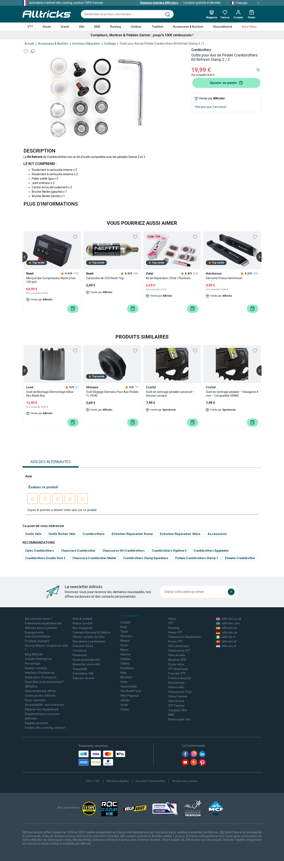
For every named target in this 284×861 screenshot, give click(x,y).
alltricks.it (228, 637)
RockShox (127, 668)
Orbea (124, 709)
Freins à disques (179, 678)
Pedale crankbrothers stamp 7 (196, 558)
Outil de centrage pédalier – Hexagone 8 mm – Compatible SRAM (232, 393)
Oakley (125, 663)
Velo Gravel (176, 701)
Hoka (123, 682)
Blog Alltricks (34, 654)
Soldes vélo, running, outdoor (45, 727)
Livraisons (80, 650)
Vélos (172, 618)
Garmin (125, 654)
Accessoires (217, 534)
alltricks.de (229, 632)
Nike (123, 672)
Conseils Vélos (83, 646)
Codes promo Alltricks (40, 695)
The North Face (130, 691)
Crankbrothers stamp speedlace (145, 558)
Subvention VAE (83, 673)
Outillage (110, 43)
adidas (125, 700)
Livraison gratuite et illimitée (180, 2)
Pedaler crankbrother (240, 558)
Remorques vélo (179, 719)
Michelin (126, 677)
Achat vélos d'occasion (41, 677)
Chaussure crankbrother (78, 550)
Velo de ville (176, 655)
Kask (123, 627)
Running (115, 26)
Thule (124, 631)
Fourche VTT (176, 673)
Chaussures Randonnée (184, 637)
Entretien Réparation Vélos (180, 534)
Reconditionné (222, 26)
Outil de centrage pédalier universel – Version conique (170, 393)
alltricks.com (231, 623)
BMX (97, 26)
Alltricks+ (31, 718)
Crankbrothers (201, 49)
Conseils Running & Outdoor (92, 632)
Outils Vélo (33, 534)
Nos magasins (83, 628)
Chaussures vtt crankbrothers (123, 550)
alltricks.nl (229, 646)
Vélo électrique (178, 646)
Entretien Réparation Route (132, 534)
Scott (123, 704)
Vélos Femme (177, 696)
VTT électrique (178, 669)
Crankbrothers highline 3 (169, 550)
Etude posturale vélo (86, 659)
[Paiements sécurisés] (102, 758)
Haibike (125, 659)
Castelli (125, 622)
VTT (30, 26)
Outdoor (136, 26)
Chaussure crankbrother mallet (94, 558)
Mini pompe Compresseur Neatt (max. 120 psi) (51, 280)
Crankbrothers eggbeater (211, 550)
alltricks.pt (229, 641)
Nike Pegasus (129, 695)
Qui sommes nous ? (38, 618)
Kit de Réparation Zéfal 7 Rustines (168, 278)
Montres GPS (177, 659)
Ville (81, 26)
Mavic (124, 649)
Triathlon (157, 26)
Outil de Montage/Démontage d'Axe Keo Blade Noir (49, 393)
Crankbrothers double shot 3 (45, 558)
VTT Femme (176, 705)
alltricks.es (229, 628)
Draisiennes (176, 682)
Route (47, 26)
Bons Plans (249, 26)
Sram (124, 645)
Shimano (126, 636)
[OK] (231, 592)
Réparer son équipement (41, 709)
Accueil (29, 43)
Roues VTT (175, 641)
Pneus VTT (175, 632)
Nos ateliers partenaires (89, 641)
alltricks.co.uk (231, 618)
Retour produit (82, 623)
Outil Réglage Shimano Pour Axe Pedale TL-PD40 (112, 393)
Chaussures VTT (179, 650)
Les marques (129, 615)
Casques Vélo (177, 710)
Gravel (65, 26)
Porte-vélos (176, 664)
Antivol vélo (176, 687)
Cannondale (128, 686)
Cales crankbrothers (39, 550)
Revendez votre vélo (86, 664)
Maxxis (125, 640)
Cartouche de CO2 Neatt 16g (104, 278)
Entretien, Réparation (86, 43)
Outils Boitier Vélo (61, 534)
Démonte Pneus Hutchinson (224, 278)
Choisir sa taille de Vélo (89, 637)
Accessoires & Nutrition (188, 26)
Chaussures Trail (179, 692)
